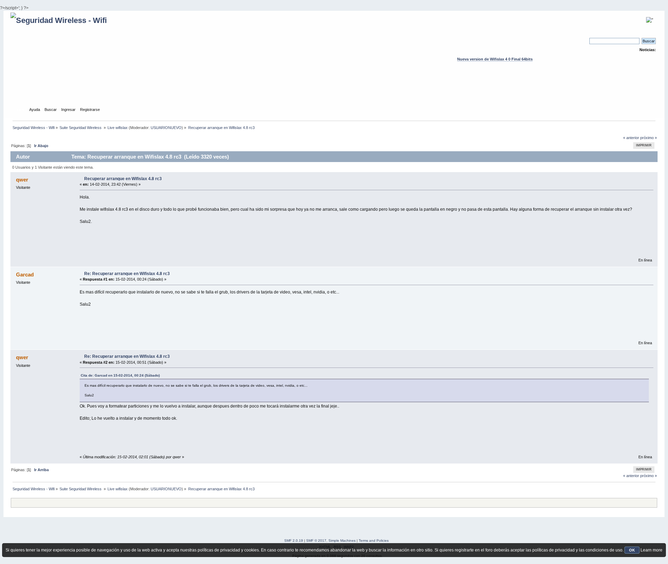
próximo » (648, 138)
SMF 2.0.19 (293, 540)
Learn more (651, 550)
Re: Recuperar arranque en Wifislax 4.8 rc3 (127, 273)
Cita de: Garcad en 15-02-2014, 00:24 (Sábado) (120, 375)
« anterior (631, 138)
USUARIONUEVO (166, 128)
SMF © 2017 (316, 540)
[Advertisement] (334, 90)
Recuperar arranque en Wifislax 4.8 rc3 (123, 178)
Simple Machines (342, 540)
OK (632, 550)
